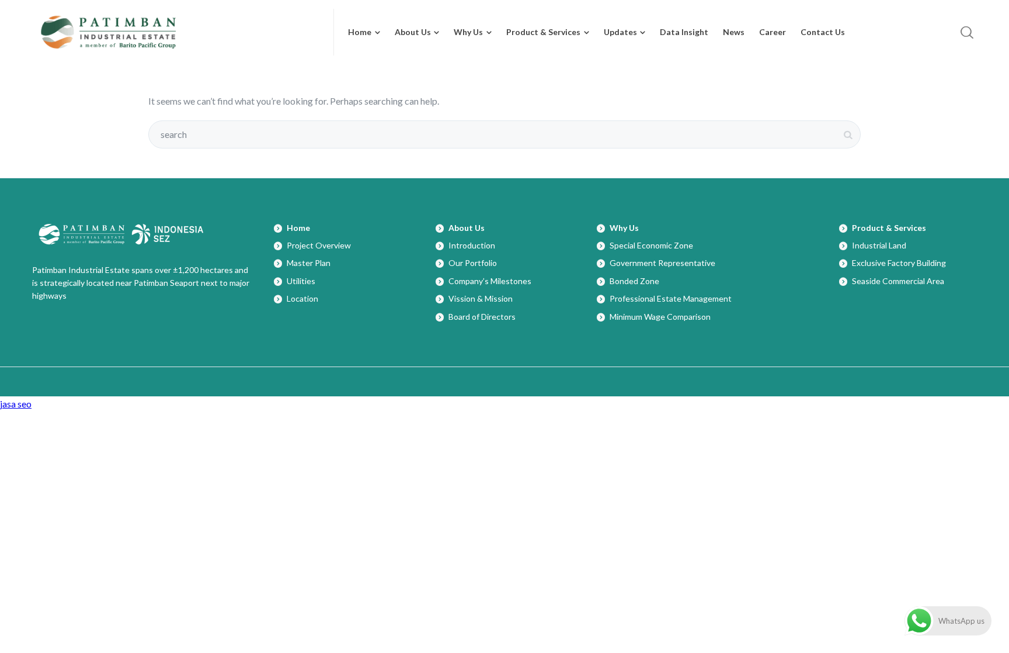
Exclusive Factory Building (899, 263)
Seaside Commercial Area (898, 281)
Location (302, 298)
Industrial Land (879, 245)
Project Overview (319, 245)
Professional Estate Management (671, 298)
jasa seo (16, 403)
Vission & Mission (480, 298)
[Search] (967, 32)
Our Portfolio (472, 263)
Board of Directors (482, 317)
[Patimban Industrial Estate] (176, 32)
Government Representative (662, 263)
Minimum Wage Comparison (660, 317)
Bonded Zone (634, 281)
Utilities (301, 281)
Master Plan (308, 263)
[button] (858, 32)
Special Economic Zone (651, 245)
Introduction (471, 245)
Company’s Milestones (489, 281)
